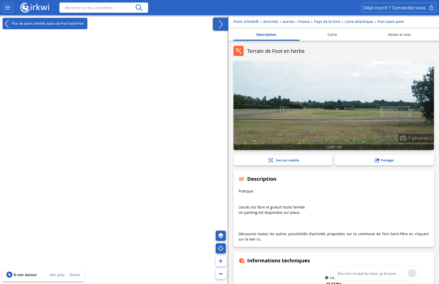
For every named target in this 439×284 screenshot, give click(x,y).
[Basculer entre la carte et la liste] (220, 24)
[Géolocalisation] (221, 248)
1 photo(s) (419, 137)
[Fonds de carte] (221, 236)
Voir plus (57, 274)
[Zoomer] (221, 261)
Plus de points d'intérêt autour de (47, 23)
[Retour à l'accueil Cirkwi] (34, 8)
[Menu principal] (8, 8)
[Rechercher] (139, 8)
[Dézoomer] (221, 274)
